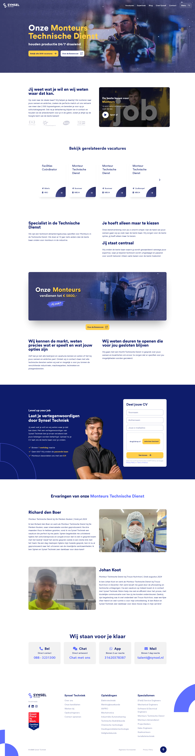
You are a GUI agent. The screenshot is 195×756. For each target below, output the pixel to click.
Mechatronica (107, 712)
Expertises (141, 5)
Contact (172, 5)
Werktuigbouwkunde (110, 704)
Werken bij (69, 708)
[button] (134, 107)
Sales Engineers (145, 728)
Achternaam (134, 420)
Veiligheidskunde (109, 733)
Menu (183, 5)
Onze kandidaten (72, 704)
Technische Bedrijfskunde (113, 721)
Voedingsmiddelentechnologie (115, 729)
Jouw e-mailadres (136, 428)
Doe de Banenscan (70, 53)
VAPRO (104, 708)
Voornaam (133, 412)
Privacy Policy (148, 750)
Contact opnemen (73, 717)
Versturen (143, 455)
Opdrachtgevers (72, 712)
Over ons (69, 700)
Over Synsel (161, 5)
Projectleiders (144, 724)
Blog (151, 5)
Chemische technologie (112, 725)
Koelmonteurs (144, 732)
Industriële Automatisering (113, 717)
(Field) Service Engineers (149, 700)
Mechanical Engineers (148, 704)
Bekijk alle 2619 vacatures (41, 53)
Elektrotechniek (108, 700)
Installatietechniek (146, 736)
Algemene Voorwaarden (127, 750)
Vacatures (129, 5)
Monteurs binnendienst (148, 720)
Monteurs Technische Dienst (151, 716)
